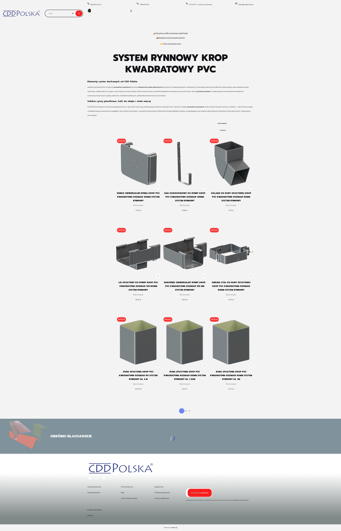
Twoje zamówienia (94, 487)
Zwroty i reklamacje (162, 498)
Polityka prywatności (162, 492)
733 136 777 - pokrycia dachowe (200, 4)
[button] (79, 13)
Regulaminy (159, 487)
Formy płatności (127, 487)
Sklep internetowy (169, 527)
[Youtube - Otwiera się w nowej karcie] (103, 478)
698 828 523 (144, 4)
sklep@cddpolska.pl (246, 4)
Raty (122, 492)
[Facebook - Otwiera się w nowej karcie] (90, 478)
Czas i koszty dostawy (129, 498)
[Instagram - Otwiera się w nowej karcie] (97, 478)
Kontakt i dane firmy (94, 510)
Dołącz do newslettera (199, 493)
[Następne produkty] (189, 411)
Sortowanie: (222, 123)
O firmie (90, 515)
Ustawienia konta (93, 492)
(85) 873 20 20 (96, 4)
